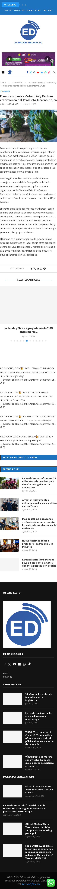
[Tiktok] (49, 72)
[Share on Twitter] (35, 268)
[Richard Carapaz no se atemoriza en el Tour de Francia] (12, 791)
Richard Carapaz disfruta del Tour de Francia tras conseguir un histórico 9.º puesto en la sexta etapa (25, 808)
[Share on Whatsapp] (41, 268)
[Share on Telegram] (44, 268)
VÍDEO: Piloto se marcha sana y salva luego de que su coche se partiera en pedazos (39, 761)
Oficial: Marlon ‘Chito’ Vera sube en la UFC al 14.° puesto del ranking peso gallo (38, 829)
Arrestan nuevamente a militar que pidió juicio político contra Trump (39, 503)
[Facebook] (27, 72)
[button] (22, 4)
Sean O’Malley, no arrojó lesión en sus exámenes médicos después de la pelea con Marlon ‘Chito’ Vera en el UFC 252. (39, 852)
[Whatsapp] (45, 72)
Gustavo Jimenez (31, 884)
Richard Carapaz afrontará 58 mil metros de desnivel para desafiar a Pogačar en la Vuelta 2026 (39, 483)
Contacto (19, 10)
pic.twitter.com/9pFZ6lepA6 (27, 440)
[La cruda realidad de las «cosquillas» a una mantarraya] (12, 718)
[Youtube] (38, 72)
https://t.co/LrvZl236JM (39, 420)
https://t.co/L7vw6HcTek (12, 400)
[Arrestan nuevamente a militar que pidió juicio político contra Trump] (9, 504)
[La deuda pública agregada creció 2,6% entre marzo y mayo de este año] (28, 305)
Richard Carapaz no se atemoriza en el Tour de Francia (39, 789)
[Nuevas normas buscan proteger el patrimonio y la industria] (9, 545)
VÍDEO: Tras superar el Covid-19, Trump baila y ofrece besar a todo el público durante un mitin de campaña (39, 738)
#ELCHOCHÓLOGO (10, 368)
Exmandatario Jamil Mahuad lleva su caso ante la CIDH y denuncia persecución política (39, 562)
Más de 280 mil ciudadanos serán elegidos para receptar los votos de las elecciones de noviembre (39, 523)
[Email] (42, 72)
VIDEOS (8, 10)
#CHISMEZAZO (27, 436)
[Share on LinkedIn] (38, 268)
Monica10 (13, 104)
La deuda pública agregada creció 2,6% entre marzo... (28, 329)
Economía (17, 82)
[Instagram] (34, 72)
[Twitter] (31, 72)
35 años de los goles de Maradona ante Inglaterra (38, 697)
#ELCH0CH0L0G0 (9, 392)
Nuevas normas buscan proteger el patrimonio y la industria (37, 543)
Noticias (48, 10)
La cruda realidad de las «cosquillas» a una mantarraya (39, 716)
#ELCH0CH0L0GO (9, 436)
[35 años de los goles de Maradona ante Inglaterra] (12, 699)
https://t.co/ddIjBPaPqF (12, 376)
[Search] (53, 72)
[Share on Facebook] (31, 268)
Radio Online (34, 10)
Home (3, 82)
